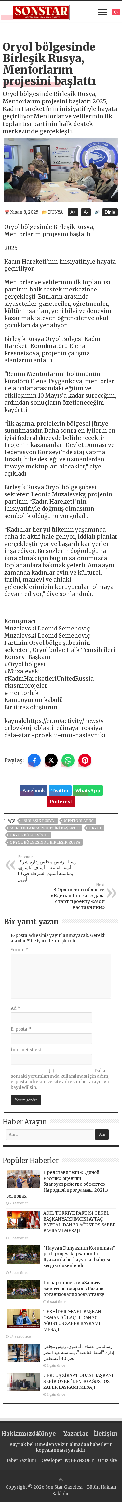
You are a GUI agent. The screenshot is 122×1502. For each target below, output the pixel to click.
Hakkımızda (16, 1433)
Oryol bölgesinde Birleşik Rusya (45, 842)
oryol (95, 828)
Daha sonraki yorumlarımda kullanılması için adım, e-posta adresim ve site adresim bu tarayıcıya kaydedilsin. (60, 1079)
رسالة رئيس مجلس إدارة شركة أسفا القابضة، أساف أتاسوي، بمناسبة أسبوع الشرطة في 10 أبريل (47, 868)
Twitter (60, 790)
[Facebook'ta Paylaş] (34, 760)
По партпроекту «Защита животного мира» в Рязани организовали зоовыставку (73, 1288)
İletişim (106, 1433)
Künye (46, 1433)
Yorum (20, 950)
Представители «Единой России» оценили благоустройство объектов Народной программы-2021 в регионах (57, 1184)
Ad (15, 1008)
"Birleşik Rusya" (38, 821)
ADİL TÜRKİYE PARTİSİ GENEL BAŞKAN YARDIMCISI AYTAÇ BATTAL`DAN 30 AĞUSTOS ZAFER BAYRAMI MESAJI (79, 1222)
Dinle (110, 212)
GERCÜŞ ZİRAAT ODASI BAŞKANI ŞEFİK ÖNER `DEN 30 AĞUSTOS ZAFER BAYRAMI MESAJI (78, 1381)
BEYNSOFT (82, 1460)
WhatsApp (87, 790)
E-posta (21, 1029)
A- (86, 212)
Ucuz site (107, 1460)
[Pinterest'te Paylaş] (84, 760)
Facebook (33, 790)
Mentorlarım (79, 821)
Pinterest (61, 802)
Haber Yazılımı (20, 1460)
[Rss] (61, 1479)
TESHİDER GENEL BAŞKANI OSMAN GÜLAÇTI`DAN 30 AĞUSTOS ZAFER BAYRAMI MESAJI (72, 1320)
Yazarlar (75, 1433)
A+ (73, 212)
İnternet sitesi (26, 1050)
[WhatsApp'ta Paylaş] (68, 760)
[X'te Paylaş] (51, 760)
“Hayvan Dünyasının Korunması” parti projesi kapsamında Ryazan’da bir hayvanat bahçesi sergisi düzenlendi (79, 1256)
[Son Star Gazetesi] (41, 11)
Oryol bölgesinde (29, 835)
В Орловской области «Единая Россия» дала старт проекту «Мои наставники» (78, 896)
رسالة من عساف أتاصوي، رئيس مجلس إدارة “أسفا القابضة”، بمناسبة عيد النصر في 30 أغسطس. (78, 1352)
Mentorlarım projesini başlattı (45, 828)
